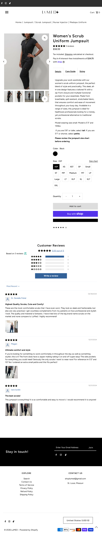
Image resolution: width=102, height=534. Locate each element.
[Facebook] (1, 3)
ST (56, 173)
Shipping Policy (26, 494)
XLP (73, 179)
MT (82, 173)
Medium (73, 173)
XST (71, 167)
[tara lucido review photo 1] (11, 409)
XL (81, 179)
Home (19, 22)
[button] (59, 46)
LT (66, 179)
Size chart (93, 161)
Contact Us (26, 482)
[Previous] (4, 62)
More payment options (75, 220)
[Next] (49, 62)
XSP (56, 167)
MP (63, 173)
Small (87, 167)
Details (58, 71)
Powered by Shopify (29, 530)
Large (57, 179)
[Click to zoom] (45, 38)
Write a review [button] (51, 275)
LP (90, 173)
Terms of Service (26, 485)
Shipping (69, 54)
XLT (88, 179)
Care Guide (70, 71)
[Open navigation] (12, 12)
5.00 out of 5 (58, 251)
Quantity (57, 196)
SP (79, 167)
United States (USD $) (78, 520)
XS (64, 167)
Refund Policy (26, 491)
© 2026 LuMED (11, 530)
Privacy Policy (26, 488)
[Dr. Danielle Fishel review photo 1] (11, 326)
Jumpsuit (28, 22)
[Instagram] (5, 3)
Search (27, 478)
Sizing (82, 71)
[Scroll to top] (96, 527)
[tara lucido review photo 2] (26, 409)
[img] (11, 294)
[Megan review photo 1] (11, 372)
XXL (56, 185)
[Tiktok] (9, 3)
